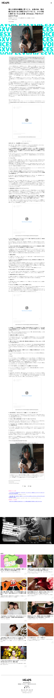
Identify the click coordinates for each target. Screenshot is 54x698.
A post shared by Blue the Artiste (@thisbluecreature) (27, 136)
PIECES (52, 597)
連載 (26, 598)
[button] (27, 686)
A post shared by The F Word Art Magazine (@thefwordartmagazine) (26, 235)
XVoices (16, 19)
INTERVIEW (13, 19)
